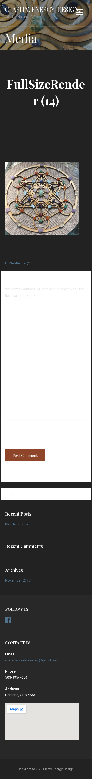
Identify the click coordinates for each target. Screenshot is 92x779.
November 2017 (18, 580)
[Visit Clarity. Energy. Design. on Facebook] (8, 621)
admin (48, 122)
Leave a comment (49, 130)
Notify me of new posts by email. (37, 469)
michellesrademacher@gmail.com (31, 660)
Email (11, 403)
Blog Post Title (16, 524)
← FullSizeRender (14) (17, 263)
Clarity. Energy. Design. (42, 9)
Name (11, 378)
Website (11, 427)
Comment (13, 307)
